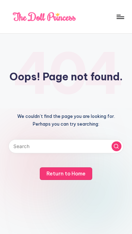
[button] (116, 146)
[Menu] (120, 17)
